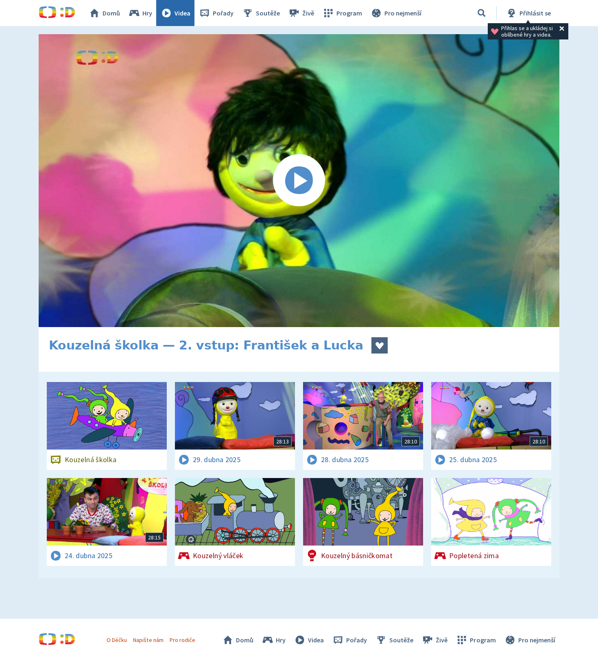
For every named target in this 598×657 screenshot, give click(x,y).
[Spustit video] (299, 180)
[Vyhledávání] (481, 13)
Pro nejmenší (402, 13)
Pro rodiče (182, 640)
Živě (308, 13)
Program (349, 13)
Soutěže (268, 13)
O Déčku (117, 640)
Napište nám (148, 640)
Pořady (223, 13)
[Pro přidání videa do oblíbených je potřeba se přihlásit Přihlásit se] (379, 345)
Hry (147, 13)
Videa (182, 13)
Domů (111, 13)
